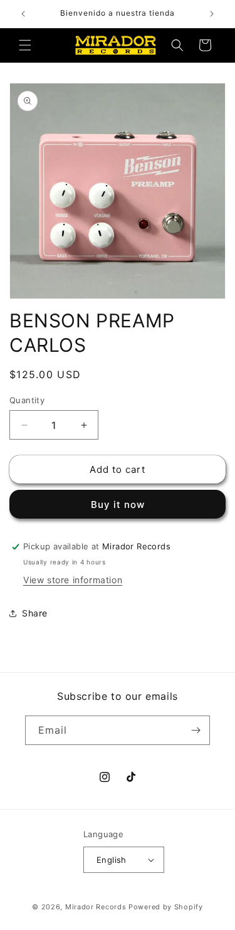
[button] (25, 45)
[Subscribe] (195, 730)
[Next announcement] (212, 14)
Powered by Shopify (165, 906)
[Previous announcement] (23, 14)
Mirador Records (96, 906)
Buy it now (118, 504)
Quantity (26, 400)
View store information (72, 579)
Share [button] (35, 613)
